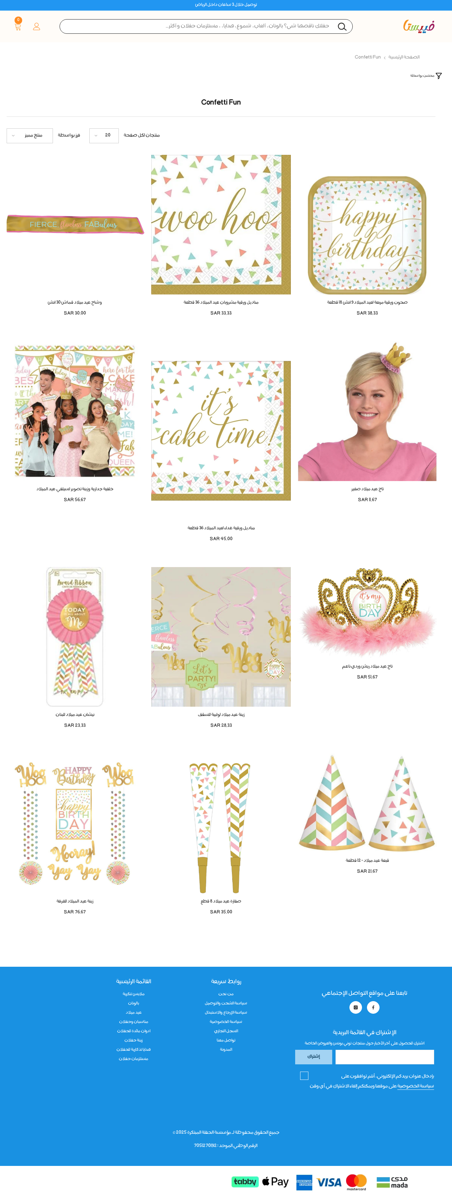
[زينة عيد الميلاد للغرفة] (75, 823)
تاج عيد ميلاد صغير (367, 489)
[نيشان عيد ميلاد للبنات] (75, 637)
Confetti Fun (368, 57)
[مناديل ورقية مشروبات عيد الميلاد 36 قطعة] (221, 224)
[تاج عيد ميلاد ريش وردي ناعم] (367, 612)
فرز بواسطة (69, 135)
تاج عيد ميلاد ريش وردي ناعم (367, 666)
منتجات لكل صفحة (142, 135)
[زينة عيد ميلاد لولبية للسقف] (221, 637)
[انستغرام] (355, 1007)
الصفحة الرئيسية (404, 57)
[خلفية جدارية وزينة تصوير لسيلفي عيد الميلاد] (75, 411)
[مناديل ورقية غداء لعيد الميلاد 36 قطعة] (221, 430)
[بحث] (206, 26)
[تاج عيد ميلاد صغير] (367, 411)
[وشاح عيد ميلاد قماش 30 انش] (75, 224)
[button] (104, 135)
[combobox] (206, 26)
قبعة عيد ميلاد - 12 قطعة (367, 861)
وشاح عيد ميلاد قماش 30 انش (75, 302)
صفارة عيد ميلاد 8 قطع (221, 901)
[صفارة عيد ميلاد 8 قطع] (221, 823)
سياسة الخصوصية (415, 1086)
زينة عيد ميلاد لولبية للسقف (221, 715)
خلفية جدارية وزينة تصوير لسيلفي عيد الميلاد (74, 489)
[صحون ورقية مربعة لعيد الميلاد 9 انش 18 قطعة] (367, 224)
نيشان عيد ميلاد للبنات (75, 715)
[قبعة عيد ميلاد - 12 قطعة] (367, 803)
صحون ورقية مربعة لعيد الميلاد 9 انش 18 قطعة (367, 302)
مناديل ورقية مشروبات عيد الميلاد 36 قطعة (221, 302)
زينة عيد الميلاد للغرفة (75, 901)
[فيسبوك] (373, 1007)
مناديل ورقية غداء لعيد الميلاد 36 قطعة (221, 528)
